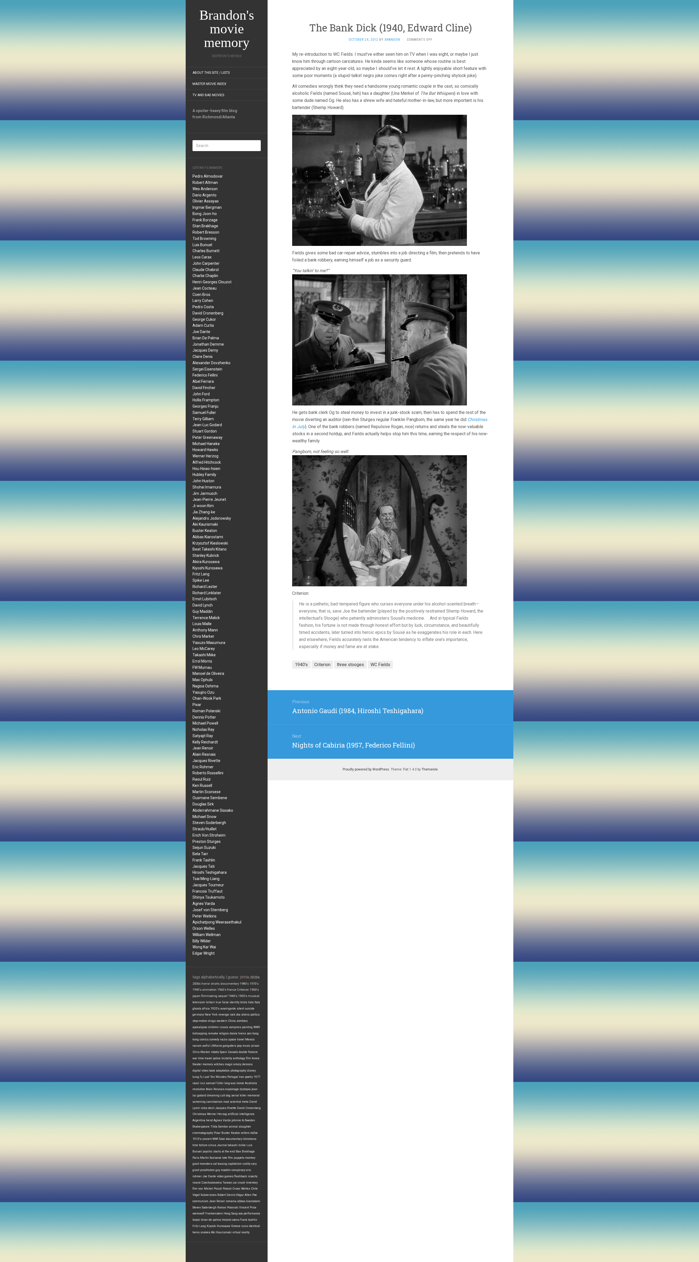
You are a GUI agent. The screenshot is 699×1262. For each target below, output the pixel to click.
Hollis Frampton (205, 400)
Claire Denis (202, 356)
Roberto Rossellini (207, 773)
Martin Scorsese (206, 792)
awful (206, 1046)
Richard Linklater (206, 593)
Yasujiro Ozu (203, 692)
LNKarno (216, 1046)
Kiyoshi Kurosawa (207, 568)
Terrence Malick (206, 618)
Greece (236, 1226)
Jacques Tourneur (208, 885)
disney (251, 1070)
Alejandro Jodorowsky (211, 518)
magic (229, 1064)
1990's (197, 990)
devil (211, 1108)
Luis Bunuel (202, 245)
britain (210, 1002)
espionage (232, 1089)
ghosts (196, 1008)
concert (207, 1139)
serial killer (239, 1095)
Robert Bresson (205, 232)
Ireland (226, 1220)
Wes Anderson (205, 189)
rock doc (235, 1014)
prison (255, 1046)
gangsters (229, 1046)
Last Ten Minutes (215, 1077)
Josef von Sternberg (210, 910)
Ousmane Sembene (209, 798)
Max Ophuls (202, 680)
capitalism (235, 1164)
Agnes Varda (203, 903)
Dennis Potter (204, 717)
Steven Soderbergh (209, 822)
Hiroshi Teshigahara (209, 872)
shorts (215, 984)
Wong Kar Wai (204, 947)
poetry (249, 1077)
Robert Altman (205, 182)
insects (252, 1176)
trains (242, 1033)
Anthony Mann (205, 630)
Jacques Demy (205, 350)
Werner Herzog (205, 456)
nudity (246, 1164)
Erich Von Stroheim (209, 835)
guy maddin (223, 1170)
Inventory (252, 1182)
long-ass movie (234, 1083)
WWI (215, 1139)
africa (206, 1008)
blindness (249, 1139)
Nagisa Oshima (205, 686)
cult (222, 1095)
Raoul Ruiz (201, 779)
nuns (244, 1226)
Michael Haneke (206, 444)
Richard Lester (204, 586)
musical (253, 996)
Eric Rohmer (203, 767)
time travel (205, 1058)
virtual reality (241, 1232)
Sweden (250, 1120)
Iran (241, 1077)
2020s (255, 977)
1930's (242, 996)
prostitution (207, 1170)
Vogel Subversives (204, 1195)
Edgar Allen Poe (246, 1195)
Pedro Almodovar (207, 176)
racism (197, 1046)
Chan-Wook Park (206, 698)
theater (197, 1064)
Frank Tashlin (203, 860)
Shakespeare (201, 1126)
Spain (223, 1052)
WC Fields (380, 664)
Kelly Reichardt (205, 742)
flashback (240, 1176)
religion (224, 1033)
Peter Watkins (204, 916)
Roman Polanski (206, 711)
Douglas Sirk (203, 804)
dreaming (213, 1095)
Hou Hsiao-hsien (206, 468)
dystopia (245, 1089)
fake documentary (230, 1139)
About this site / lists (211, 73)
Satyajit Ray (202, 736)
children (213, 1027)
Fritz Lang (200, 574)
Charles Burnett (206, 251)
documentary (229, 984)
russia (224, 1027)
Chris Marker (203, 636)
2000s (196, 984)
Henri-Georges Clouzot (212, 282)
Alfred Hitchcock (206, 462)
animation (209, 990)
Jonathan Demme (208, 344)
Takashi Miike (204, 655)
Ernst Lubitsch (204, 599)
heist (209, 1120)
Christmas (199, 1114)
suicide (249, 1008)
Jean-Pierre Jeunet (209, 499)
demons (247, 1064)
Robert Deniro (226, 1195)
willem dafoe (249, 1133)
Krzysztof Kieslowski (210, 543)
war (194, 1058)
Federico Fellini (205, 375)
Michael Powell (205, 723)
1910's (197, 1139)
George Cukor (204, 319)
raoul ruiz (198, 1083)
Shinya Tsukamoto (208, 897)
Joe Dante (201, 332)
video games (225, 1176)
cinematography (202, 1133)
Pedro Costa (203, 307)
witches (219, 1064)
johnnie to (238, 1120)
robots (215, 1052)
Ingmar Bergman (207, 207)
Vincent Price (247, 1207)
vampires (235, 1027)
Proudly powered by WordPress (366, 769)
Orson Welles (203, 928)
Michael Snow (204, 816)
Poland (227, 1188)
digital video (200, 1070)
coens (235, 1220)
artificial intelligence (241, 1114)
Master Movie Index (209, 84)
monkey (250, 1158)
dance (234, 1033)
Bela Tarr (200, 854)
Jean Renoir (202, 748)
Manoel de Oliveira (208, 673)
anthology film (242, 1058)
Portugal (232, 1077)
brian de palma (211, 1220)
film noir (197, 1188)
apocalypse (199, 1027)
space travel (236, 1039)
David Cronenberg (207, 313)
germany (198, 1014)
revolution (198, 1089)
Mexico (249, 1039)
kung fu (197, 1077)
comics (204, 1039)
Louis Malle (202, 624)
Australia (251, 1083)
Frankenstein (214, 1213)
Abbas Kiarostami (207, 537)
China (232, 1021)
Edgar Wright (203, 953)
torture (203, 1145)
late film (227, 1158)
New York (211, 1014)
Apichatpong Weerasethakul (216, 922)
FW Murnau (202, 667)
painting (247, 1027)
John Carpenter (206, 263)
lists (251, 1002)
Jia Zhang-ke (203, 512)
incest (196, 1182)
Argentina (198, 1120)
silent (240, 1008)
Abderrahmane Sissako (212, 810)
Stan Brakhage (205, 226)
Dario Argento (204, 195)
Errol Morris (202, 661)
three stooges (350, 664)
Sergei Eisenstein (207, 369)
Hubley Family (204, 474)
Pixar (196, 704)
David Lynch (202, 605)
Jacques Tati (203, 866)
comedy (214, 1039)
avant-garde (228, 1008)
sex (249, 1033)
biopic (196, 1220)
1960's (221, 990)
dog (228, 1095)
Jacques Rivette (206, 760)
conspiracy (238, 1170)
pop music (243, 1046)
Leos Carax (202, 257)
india (204, 1108)
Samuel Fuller (204, 412)
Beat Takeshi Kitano (209, 549)
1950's (254, 990)
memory (208, 1064)
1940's (232, 996)
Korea (255, 1058)
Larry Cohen (202, 300)
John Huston (203, 481)
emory (237, 1064)
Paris (195, 1158)
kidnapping (199, 1033)
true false (222, 1002)
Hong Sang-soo (233, 1213)
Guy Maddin (202, 611)
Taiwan (227, 1182)
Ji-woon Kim (203, 506)
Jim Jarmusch (204, 493)
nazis (223, 1039)
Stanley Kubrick (205, 555)
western (222, 1021)
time (195, 1145)
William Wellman (206, 934)
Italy (257, 1002)
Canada (233, 1052)
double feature (248, 1052)
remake (213, 1033)
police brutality (222, 1058)
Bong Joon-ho (204, 213)
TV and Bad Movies (208, 95)
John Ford (201, 394)
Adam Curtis (203, 325)
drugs (212, 1021)
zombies (242, 1021)
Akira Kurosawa (206, 562)
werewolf (198, 1213)
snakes (205, 1232)
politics (255, 1014)
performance (252, 1213)
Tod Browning (204, 238)
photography (238, 1070)
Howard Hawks (205, 450)
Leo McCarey (203, 648)
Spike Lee (200, 580)
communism (200, 1201)
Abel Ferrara (203, 381)
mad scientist (232, 1102)
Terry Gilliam (203, 419)
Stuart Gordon (204, 431)
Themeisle (430, 769)
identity (234, 1002)
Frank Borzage (205, 220)
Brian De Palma (205, 338)
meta (245, 1102)
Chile (254, 1188)
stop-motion (199, 1021)
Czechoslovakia (211, 1182)
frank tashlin (248, 1220)
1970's (254, 984)
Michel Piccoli (213, 1188)
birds (243, 1002)
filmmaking (209, 996)
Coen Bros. (201, 294)
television (198, 1002)
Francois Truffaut (207, 891)
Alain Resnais (204, 754)
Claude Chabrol (205, 269)
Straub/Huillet (204, 829)
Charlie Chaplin (205, 275)
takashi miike (237, 1145)
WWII (256, 1027)
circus (212, 1145)
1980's (244, 984)
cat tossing (220, 1164)
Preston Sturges (206, 841)
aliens (245, 1014)
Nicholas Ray (203, 729)
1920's (215, 1008)
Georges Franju (205, 406)
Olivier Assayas (205, 201)
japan (196, 996)
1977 (257, 1077)
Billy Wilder (201, 941)
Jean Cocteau (204, 288)
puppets (239, 1158)
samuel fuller (215, 1083)
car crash (239, 1182)
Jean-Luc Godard (207, 425)
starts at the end (224, 1151)
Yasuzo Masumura (208, 642)
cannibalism (214, 1102)
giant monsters (202, 1164)
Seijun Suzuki (204, 847)
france (231, 990)
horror (206, 984)
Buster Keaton (204, 530)
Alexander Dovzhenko (211, 363)
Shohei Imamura (206, 487)
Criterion (243, 990)
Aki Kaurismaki (205, 524)
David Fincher (203, 388)
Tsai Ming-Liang (206, 878)
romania (231, 1201)
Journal (222, 1145)
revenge (223, 1014)
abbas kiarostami (248, 1201)
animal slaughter (240, 1126)
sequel (222, 996)
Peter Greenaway (207, 437)
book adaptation (219, 1070)
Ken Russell (202, 785)
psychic (207, 1151)
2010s (244, 977)
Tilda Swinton (219, 1126)
